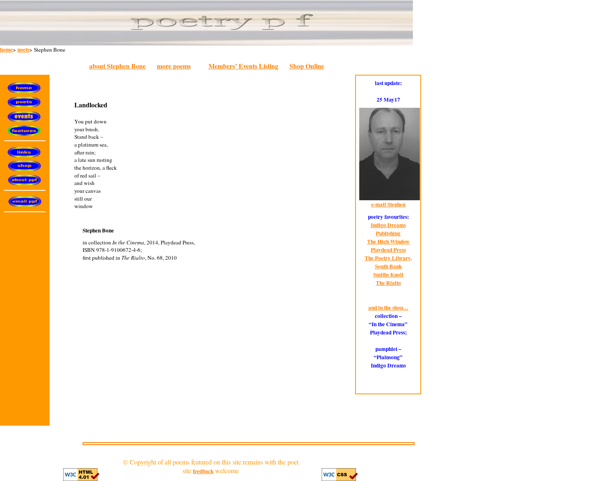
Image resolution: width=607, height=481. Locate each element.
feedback (203, 471)
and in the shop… (388, 307)
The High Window (388, 241)
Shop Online (306, 66)
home (6, 49)
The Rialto (388, 283)
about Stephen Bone (117, 66)
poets (23, 49)
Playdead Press (388, 250)
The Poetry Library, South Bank (388, 262)
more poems (174, 66)
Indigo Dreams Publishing (388, 229)
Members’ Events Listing (243, 66)
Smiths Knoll (388, 274)
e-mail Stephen (388, 204)
